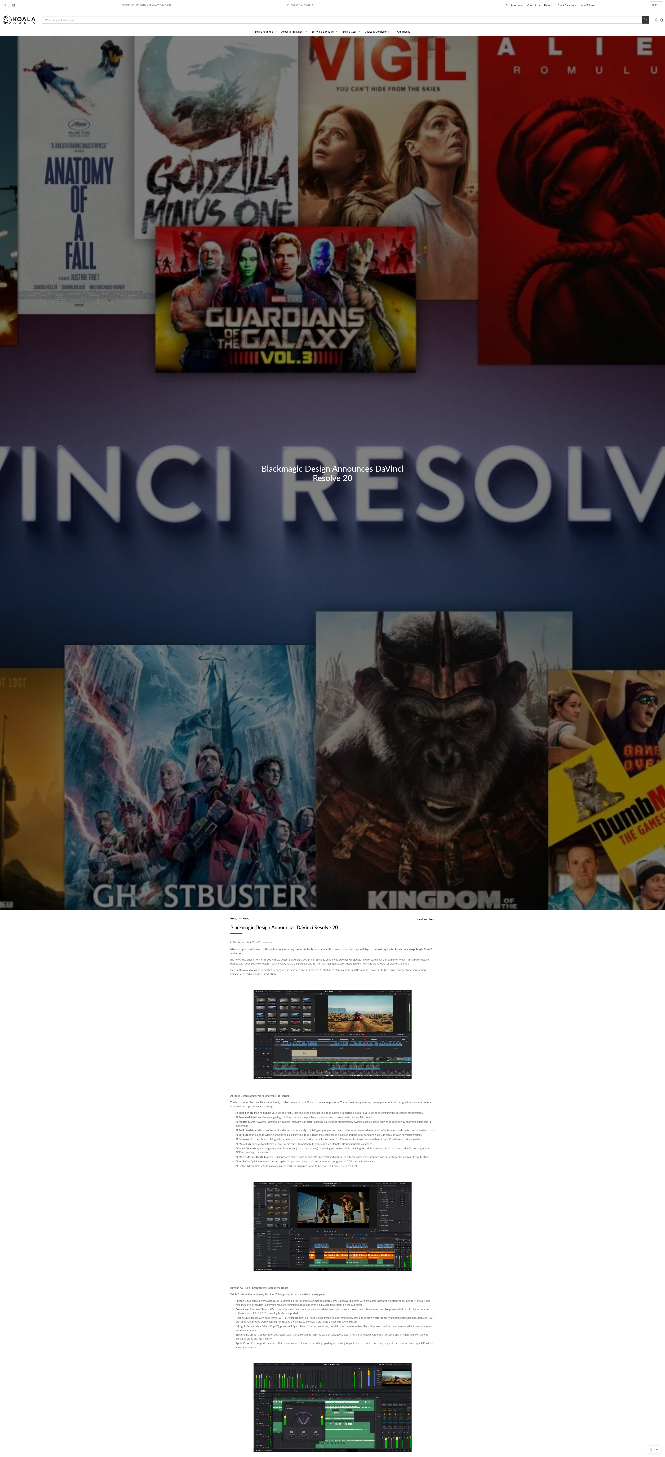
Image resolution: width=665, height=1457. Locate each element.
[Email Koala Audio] (4, 5)
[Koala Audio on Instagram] (13, 5)
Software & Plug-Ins (323, 31)
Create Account (515, 5)
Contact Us (533, 5)
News (245, 918)
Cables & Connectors (377, 31)
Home (233, 918)
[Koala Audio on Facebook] (9, 5)
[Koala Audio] (19, 20)
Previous (422, 919)
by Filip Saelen (237, 942)
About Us (549, 5)
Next (432, 919)
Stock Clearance (567, 5)
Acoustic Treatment (292, 31)
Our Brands (403, 31)
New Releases (588, 5)
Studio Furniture (264, 31)
